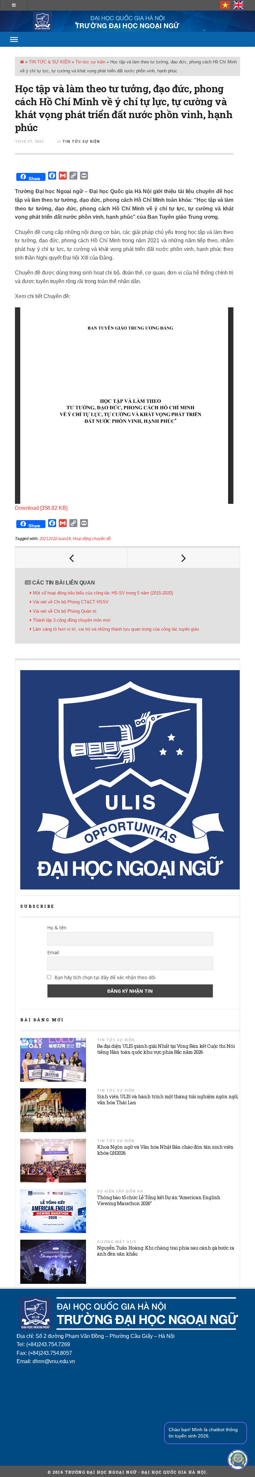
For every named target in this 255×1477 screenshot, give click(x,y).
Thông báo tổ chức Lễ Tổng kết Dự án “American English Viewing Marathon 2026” (158, 1200)
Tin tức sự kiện (90, 61)
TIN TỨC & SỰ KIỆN (49, 61)
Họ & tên (56, 927)
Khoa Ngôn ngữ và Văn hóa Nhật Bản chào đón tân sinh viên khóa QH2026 (165, 1150)
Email (53, 952)
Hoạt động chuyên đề (92, 538)
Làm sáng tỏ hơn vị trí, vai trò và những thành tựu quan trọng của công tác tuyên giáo (116, 629)
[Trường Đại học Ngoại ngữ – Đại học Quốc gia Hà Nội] (127, 21)
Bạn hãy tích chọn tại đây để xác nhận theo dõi (104, 977)
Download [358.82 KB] (41, 508)
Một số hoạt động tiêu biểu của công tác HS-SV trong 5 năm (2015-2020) (103, 592)
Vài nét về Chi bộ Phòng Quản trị (64, 611)
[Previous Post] (71, 558)
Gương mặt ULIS (116, 1241)
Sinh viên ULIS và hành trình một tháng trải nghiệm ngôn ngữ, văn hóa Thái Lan (167, 1099)
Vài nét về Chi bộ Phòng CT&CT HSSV (71, 601)
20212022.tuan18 (55, 538)
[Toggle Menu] (14, 39)
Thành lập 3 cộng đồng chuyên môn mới (72, 620)
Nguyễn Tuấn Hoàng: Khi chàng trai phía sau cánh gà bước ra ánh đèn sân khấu (165, 1251)
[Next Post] (184, 558)
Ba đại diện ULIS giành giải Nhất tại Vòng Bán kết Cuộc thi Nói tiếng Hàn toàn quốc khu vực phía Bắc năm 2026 (166, 1049)
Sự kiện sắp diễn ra (120, 1191)
